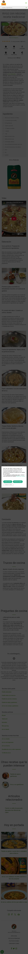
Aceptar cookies (8, 481)
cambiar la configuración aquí (13, 474)
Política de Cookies (20, 476)
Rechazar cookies (17, 481)
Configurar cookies (8, 484)
